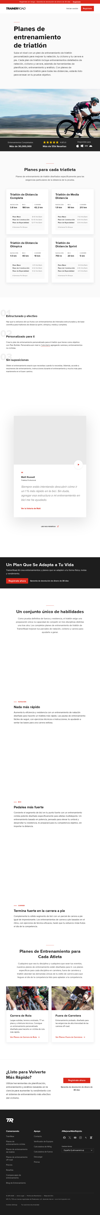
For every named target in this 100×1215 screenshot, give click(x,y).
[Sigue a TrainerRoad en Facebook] (64, 1137)
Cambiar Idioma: (67, 1146)
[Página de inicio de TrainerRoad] (16, 8)
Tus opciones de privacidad (30, 1205)
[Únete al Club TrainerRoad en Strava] (86, 1137)
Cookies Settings (11, 1205)
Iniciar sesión (72, 8)
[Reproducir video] (78, 464)
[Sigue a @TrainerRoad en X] (69, 1137)
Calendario (45, 345)
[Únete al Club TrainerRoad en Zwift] (91, 1137)
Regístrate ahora (17, 581)
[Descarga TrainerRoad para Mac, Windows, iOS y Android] (84, 146)
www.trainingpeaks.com (62, 1199)
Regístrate (87, 8)
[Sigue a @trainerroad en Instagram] (80, 1137)
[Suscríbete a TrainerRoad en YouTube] (75, 1137)
